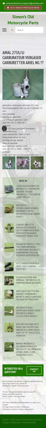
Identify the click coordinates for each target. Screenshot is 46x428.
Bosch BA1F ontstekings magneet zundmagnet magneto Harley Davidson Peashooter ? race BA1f (28, 295)
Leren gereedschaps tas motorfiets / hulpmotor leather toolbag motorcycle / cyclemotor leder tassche (28, 192)
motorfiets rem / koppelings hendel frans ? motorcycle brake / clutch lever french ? (28, 311)
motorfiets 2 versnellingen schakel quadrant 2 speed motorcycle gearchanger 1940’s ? (28, 211)
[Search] (12, 30)
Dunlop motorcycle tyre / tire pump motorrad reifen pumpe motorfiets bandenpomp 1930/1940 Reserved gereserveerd (28, 250)
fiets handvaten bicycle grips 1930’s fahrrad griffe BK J (27, 266)
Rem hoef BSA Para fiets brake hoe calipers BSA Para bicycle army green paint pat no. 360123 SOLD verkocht (28, 330)
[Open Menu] (4, 30)
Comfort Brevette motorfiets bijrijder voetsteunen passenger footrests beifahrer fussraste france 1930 (27, 230)
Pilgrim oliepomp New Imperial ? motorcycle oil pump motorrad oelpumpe (28, 280)
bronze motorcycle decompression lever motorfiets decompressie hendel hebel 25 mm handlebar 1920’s (28, 349)
